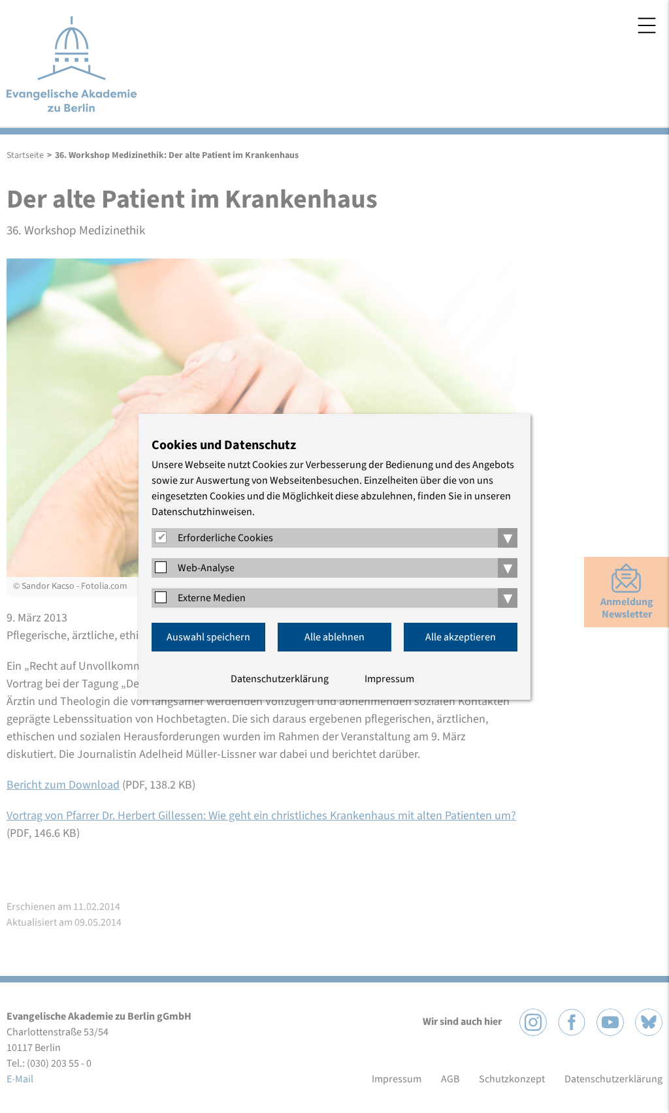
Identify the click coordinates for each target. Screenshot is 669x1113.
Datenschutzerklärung (280, 679)
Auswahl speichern (208, 637)
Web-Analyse (206, 568)
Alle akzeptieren (460, 637)
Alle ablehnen (334, 637)
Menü (647, 25)
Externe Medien (212, 598)
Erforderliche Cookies (225, 538)
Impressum (389, 679)
